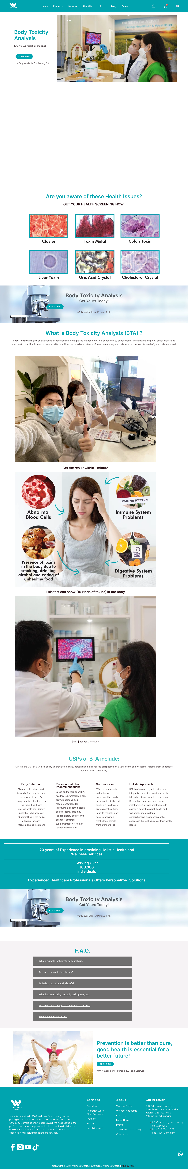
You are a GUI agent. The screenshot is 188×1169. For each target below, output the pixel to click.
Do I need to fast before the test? (56, 972)
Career (125, 6)
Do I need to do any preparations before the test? (64, 1005)
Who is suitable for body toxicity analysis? (61, 961)
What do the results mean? (53, 1016)
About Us (87, 6)
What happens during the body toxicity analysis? (64, 994)
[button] (82, 961)
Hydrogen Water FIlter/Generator (95, 1112)
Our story (121, 1115)
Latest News (122, 1120)
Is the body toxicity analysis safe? (56, 983)
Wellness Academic (126, 1110)
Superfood (92, 1106)
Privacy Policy (128, 1165)
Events (119, 1124)
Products (57, 6)
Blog (113, 6)
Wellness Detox (124, 1106)
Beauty (90, 1123)
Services (72, 6)
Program (91, 1118)
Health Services (95, 1128)
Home (45, 6)
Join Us (102, 6)
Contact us (122, 1134)
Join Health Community (128, 1129)
